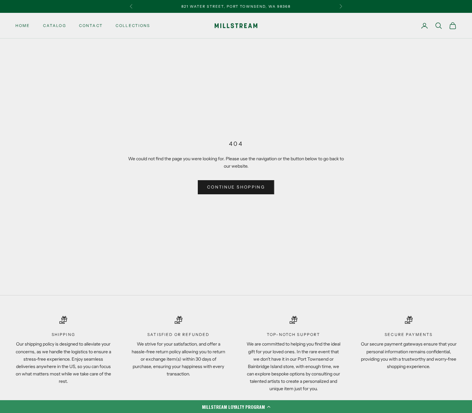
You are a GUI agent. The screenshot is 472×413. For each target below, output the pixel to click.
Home (22, 25)
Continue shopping (236, 186)
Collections (133, 25)
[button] (236, 406)
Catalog (54, 25)
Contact (91, 25)
